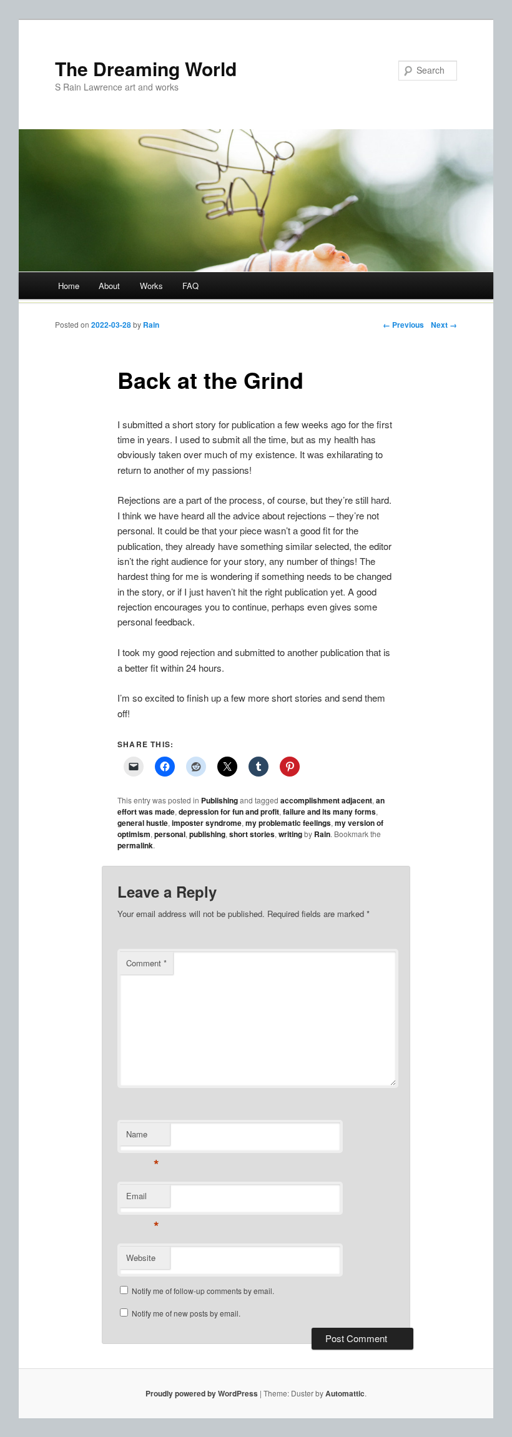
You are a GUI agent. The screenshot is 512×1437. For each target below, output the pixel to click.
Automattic (345, 1393)
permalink (135, 845)
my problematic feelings (288, 822)
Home (68, 286)
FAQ (190, 286)
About (109, 286)
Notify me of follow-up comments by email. (203, 1290)
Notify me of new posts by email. (186, 1313)
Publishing (219, 800)
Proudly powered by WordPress (201, 1393)
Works (151, 286)
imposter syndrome (207, 822)
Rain (151, 324)
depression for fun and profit (229, 811)
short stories (252, 834)
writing (290, 834)
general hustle (142, 822)
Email (142, 1199)
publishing (207, 834)
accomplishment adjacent (326, 800)
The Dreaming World (146, 68)
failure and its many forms (329, 811)
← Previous (403, 324)
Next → (444, 324)
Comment (146, 963)
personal (169, 834)
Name (142, 1137)
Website (140, 1257)
